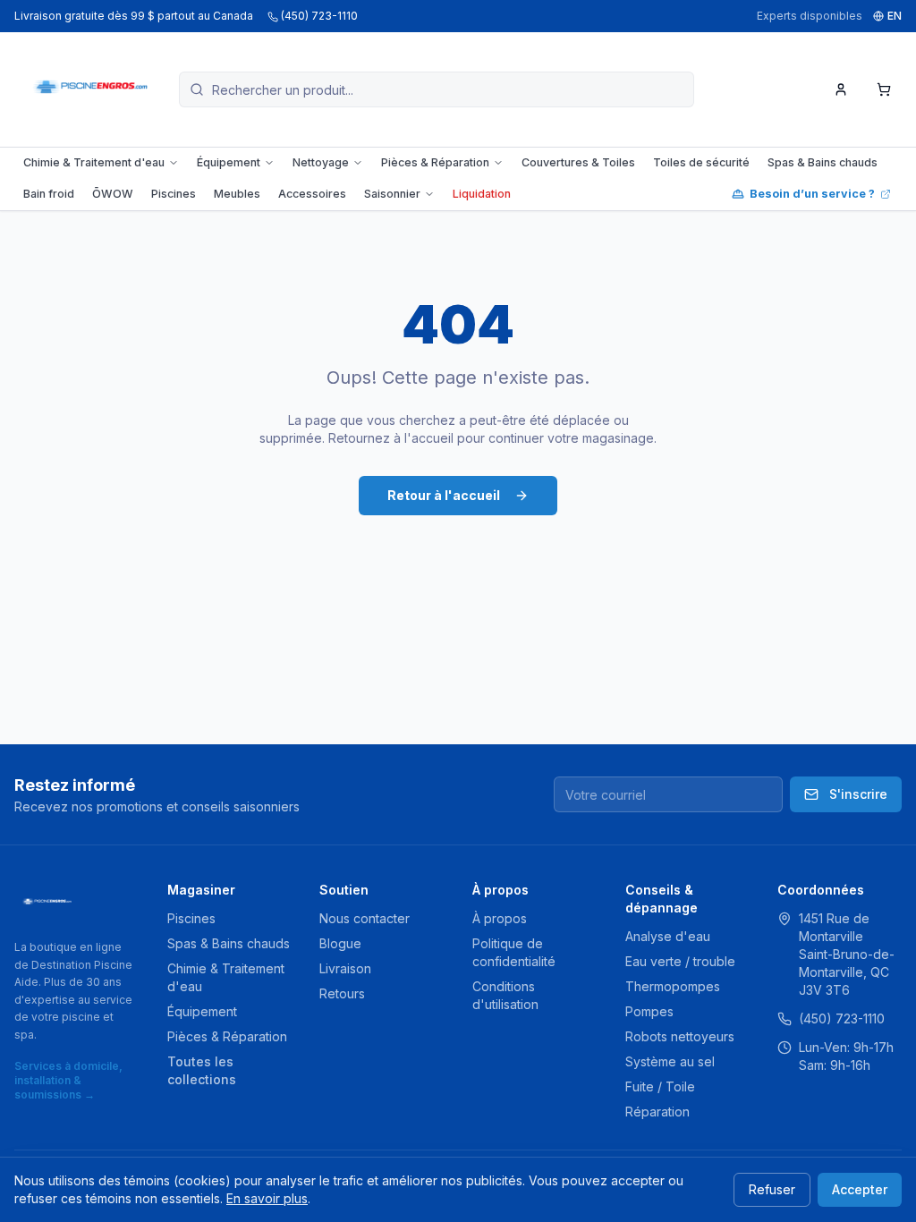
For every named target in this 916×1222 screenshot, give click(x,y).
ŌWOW (112, 193)
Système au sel (670, 1061)
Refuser (772, 1189)
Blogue (340, 943)
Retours (342, 993)
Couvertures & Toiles (578, 162)
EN (894, 15)
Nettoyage (321, 162)
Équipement (228, 162)
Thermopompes (672, 986)
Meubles (237, 193)
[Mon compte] (841, 89)
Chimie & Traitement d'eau (94, 162)
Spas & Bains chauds (823, 162)
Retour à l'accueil (443, 495)
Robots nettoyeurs (679, 1036)
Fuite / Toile (660, 1086)
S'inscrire (858, 794)
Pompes (649, 1011)
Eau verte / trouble (680, 961)
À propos (499, 918)
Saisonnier (392, 193)
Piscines (173, 193)
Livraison (345, 968)
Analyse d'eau (667, 936)
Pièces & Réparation (435, 162)
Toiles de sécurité (701, 162)
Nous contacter (364, 918)
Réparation (657, 1111)
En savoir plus (267, 1198)
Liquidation (482, 193)
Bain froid (48, 193)
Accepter (859, 1189)
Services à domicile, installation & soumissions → (68, 1080)
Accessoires (312, 193)
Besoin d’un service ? (812, 193)
